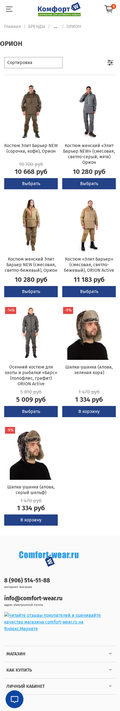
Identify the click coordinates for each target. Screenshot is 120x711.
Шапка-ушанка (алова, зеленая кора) (89, 369)
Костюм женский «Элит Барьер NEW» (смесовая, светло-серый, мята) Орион (89, 154)
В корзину (89, 411)
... (55, 26)
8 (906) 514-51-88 (27, 580)
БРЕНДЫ (36, 26)
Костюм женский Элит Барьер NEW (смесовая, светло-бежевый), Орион (31, 264)
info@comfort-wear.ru (33, 598)
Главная (12, 26)
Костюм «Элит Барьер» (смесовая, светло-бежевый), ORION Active (89, 264)
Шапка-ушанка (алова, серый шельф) (31, 489)
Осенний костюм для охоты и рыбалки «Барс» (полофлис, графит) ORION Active (31, 375)
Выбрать (31, 183)
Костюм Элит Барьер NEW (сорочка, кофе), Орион (31, 148)
